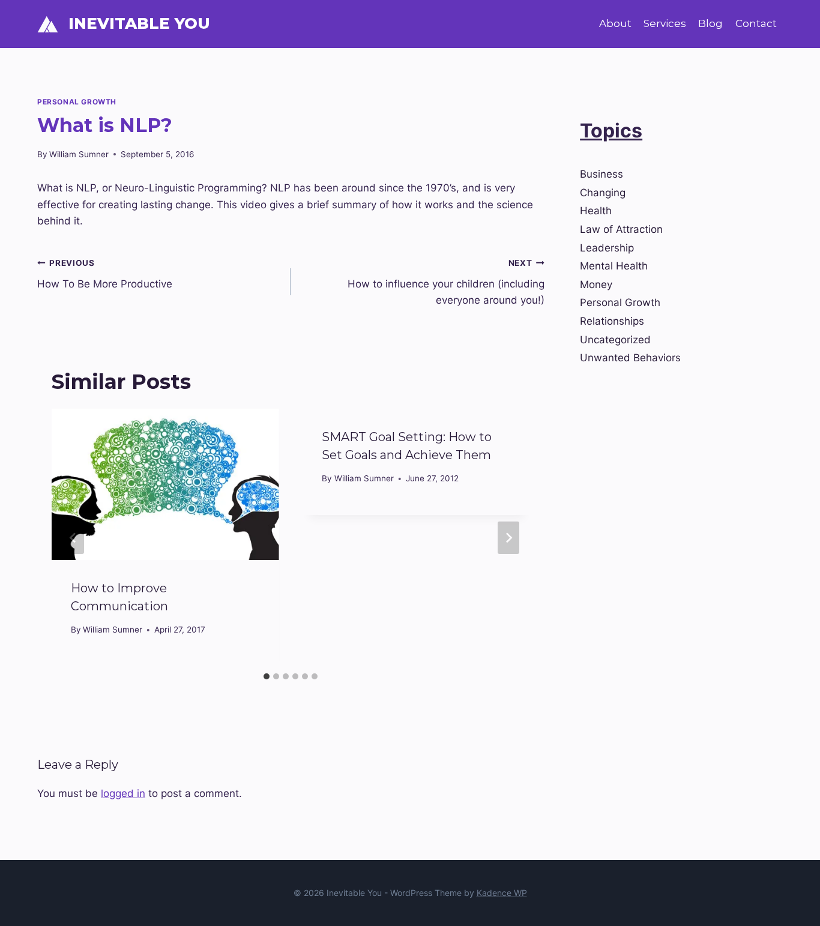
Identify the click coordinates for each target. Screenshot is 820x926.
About (615, 23)
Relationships (612, 321)
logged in (123, 793)
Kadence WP (502, 893)
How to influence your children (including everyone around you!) (446, 282)
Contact (756, 23)
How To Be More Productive (104, 274)
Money (596, 284)
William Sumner (79, 154)
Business (601, 174)
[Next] (508, 538)
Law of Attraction (621, 229)
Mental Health (614, 266)
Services (665, 23)
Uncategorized (615, 340)
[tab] (267, 676)
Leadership (607, 248)
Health (596, 211)
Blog (710, 23)
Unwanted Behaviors (630, 358)
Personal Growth (76, 101)
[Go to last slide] (73, 538)
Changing (603, 193)
